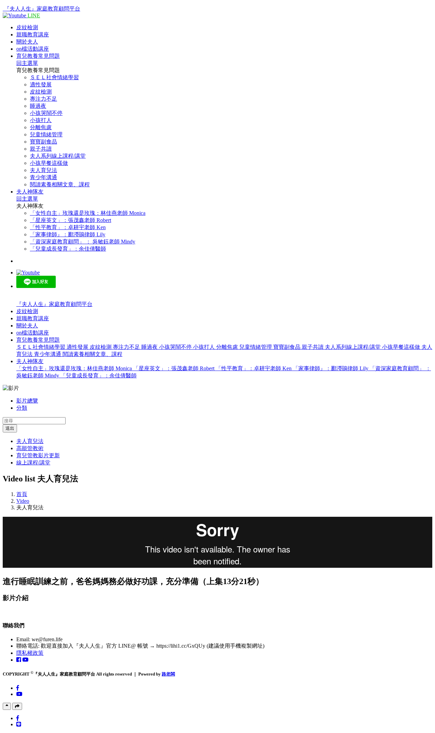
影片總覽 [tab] (27, 401)
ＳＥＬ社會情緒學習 (54, 77)
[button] (38, 340)
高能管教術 (30, 448)
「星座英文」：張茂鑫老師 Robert (70, 220)
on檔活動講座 (32, 49)
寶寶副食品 (43, 141)
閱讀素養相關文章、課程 (60, 184)
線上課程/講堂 (33, 462)
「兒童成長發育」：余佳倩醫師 (68, 249)
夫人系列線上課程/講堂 (58, 156)
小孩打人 (41, 120)
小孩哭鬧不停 (46, 113)
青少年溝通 (43, 177)
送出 (9, 428)
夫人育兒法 (43, 170)
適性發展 (41, 84)
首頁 (21, 494)
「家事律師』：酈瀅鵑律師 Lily (67, 234)
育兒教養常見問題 (38, 56)
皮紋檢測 (27, 27)
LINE (34, 15)
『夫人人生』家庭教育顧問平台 (42, 9)
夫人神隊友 (30, 191)
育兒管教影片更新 (38, 455)
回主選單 (27, 63)
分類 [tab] (21, 408)
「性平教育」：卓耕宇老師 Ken (68, 227)
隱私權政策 (30, 653)
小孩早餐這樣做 (49, 163)
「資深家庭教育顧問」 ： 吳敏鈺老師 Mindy (82, 241)
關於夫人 (27, 42)
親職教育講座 (32, 34)
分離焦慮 (41, 127)
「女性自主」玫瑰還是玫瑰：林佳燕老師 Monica (87, 213)
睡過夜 (38, 106)
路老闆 (168, 674)
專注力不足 (43, 99)
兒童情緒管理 (46, 134)
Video (22, 501)
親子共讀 (41, 149)
